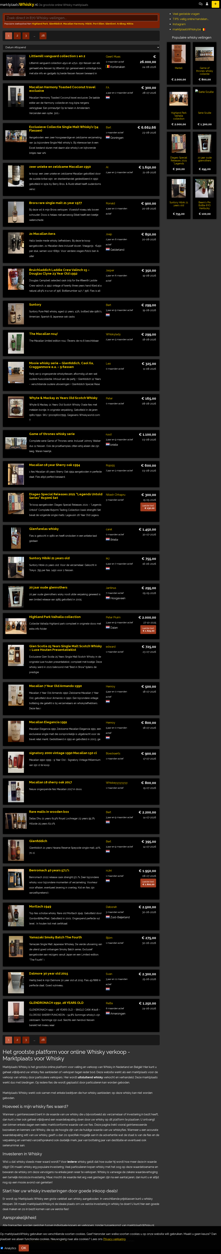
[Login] (207, 4)
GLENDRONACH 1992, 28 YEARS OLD (56, 1003)
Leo (108, 363)
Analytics (10, 1248)
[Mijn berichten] (200, 4)
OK (23, 1248)
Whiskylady (113, 334)
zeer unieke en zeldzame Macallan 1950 (60, 166)
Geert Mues (113, 56)
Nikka (130, 23)
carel (109, 529)
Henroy (110, 686)
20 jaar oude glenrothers (48, 587)
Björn (109, 937)
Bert (108, 305)
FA (107, 87)
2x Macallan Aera (42, 234)
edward (111, 646)
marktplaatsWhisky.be (187, 29)
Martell (178, 68)
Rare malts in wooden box (49, 811)
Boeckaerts (113, 753)
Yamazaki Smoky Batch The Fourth (55, 937)
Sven (109, 974)
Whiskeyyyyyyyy (117, 782)
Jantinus (111, 588)
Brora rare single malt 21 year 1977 (55, 203)
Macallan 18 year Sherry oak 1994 (54, 465)
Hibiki (88, 23)
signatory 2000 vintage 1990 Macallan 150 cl (63, 753)
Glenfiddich (55, 23)
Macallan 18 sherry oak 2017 (50, 782)
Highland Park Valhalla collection (55, 617)
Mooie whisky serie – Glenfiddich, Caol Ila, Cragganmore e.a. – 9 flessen (61, 365)
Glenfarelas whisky (44, 529)
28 (43, 35)
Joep (109, 234)
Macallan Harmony (73, 23)
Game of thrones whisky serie (52, 434)
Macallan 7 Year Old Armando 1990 (55, 686)
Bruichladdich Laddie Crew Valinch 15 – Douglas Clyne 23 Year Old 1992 (59, 271)
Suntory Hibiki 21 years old (49, 558)
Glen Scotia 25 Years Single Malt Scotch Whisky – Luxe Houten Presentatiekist (65, 648)
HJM (109, 870)
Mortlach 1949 (40, 906)
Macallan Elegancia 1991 (48, 722)
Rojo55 (110, 465)
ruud (109, 434)
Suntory (35, 304)
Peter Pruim (113, 617)
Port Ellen (98, 23)
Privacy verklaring (114, 1239)
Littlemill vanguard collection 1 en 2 (57, 56)
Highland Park (40, 23)
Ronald (110, 203)
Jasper (110, 270)
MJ (107, 558)
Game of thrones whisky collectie (204, 71)
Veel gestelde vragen (186, 14)
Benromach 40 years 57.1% (49, 870)
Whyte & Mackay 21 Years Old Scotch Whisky (63, 398)
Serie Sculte (204, 112)
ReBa (109, 1003)
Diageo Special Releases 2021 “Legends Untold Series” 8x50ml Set (178, 163)
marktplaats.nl (44, 5)
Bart (108, 127)
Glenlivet (110, 23)
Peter (109, 398)
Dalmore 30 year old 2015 (48, 973)
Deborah (111, 907)
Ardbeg (121, 23)
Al (107, 167)
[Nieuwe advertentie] (215, 4)
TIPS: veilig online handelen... (191, 19)
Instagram (179, 24)
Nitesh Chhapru (115, 494)
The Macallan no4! (43, 334)
